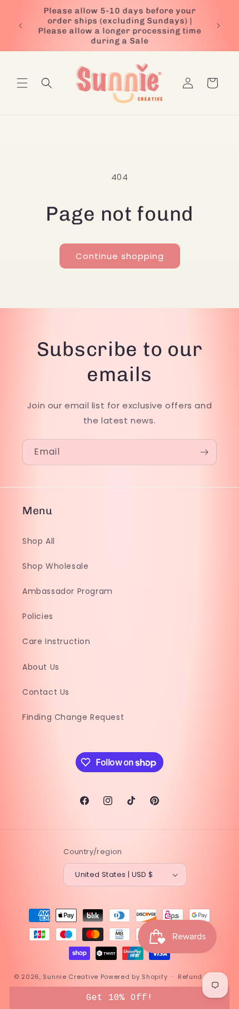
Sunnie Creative (70, 976)
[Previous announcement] (20, 25)
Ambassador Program (67, 591)
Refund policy (201, 976)
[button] (22, 83)
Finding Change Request (73, 717)
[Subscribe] (204, 452)
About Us (40, 666)
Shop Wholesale (55, 566)
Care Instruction (56, 641)
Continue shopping (120, 256)
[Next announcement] (218, 25)
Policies (37, 616)
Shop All (38, 541)
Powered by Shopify (134, 976)
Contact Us (45, 692)
